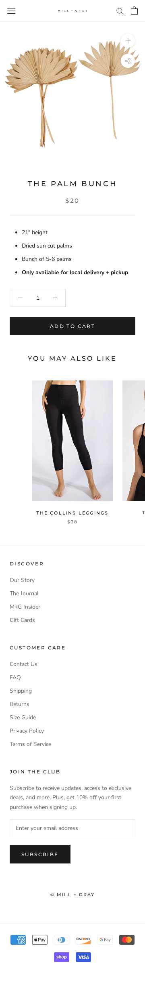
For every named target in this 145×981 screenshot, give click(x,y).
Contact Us (23, 664)
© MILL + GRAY (72, 894)
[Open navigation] (11, 11)
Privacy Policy (27, 731)
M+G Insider (25, 607)
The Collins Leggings (72, 513)
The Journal (24, 593)
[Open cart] (134, 10)
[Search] (120, 10)
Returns (19, 704)
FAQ (15, 677)
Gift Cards (22, 620)
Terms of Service (30, 744)
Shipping (21, 691)
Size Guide (23, 717)
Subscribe (40, 854)
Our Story (22, 580)
